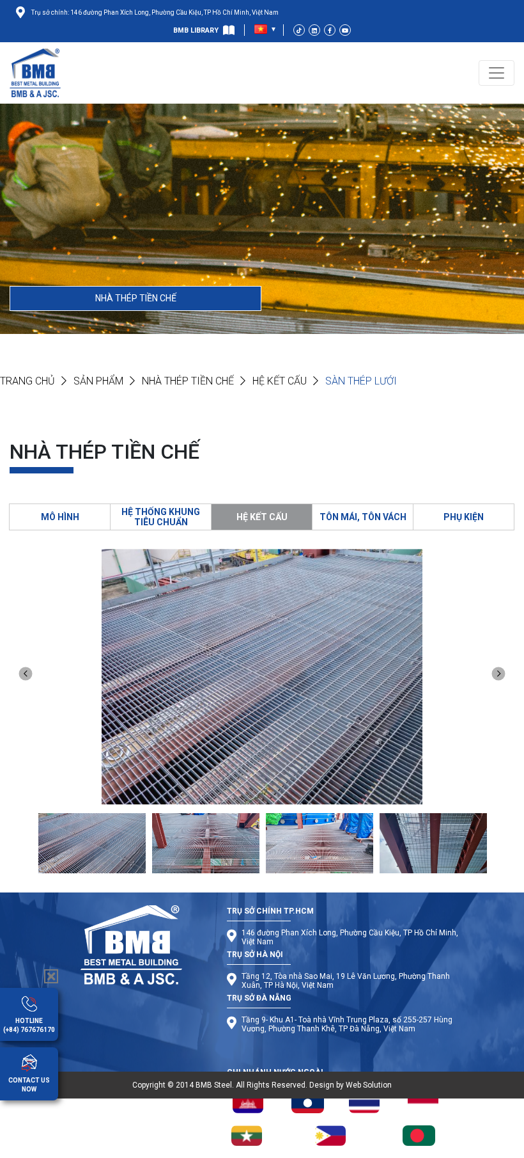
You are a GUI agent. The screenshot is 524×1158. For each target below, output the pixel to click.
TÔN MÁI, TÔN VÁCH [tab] (363, 517)
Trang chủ (27, 381)
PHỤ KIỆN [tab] (463, 517)
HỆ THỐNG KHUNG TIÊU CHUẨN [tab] (160, 517)
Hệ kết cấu (279, 381)
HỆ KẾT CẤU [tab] (262, 517)
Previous (26, 674)
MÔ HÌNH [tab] (60, 517)
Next (498, 674)
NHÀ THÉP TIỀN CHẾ (135, 298)
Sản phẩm (98, 381)
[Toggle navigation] (496, 73)
